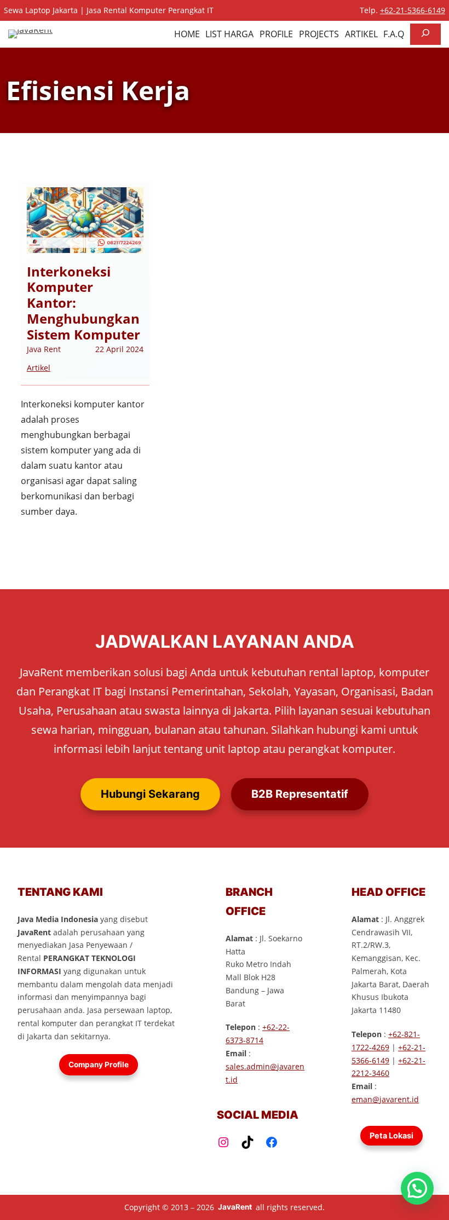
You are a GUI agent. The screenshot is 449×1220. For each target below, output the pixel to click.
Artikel (38, 367)
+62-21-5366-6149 (412, 10)
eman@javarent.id (385, 1099)
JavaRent (235, 1206)
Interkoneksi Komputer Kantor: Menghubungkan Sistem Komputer (83, 303)
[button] (417, 1188)
